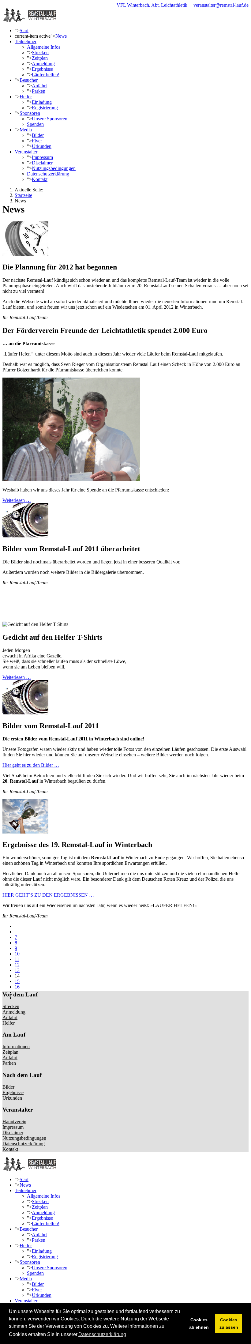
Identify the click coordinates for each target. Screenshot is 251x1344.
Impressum (42, 157)
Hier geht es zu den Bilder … (30, 765)
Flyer (37, 140)
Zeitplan (40, 58)
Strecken (40, 52)
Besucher (29, 80)
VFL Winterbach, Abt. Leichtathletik (152, 5)
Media (26, 129)
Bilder (38, 135)
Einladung (42, 102)
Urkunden (41, 146)
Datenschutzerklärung (48, 173)
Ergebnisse (42, 69)
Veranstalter (26, 151)
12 (17, 964)
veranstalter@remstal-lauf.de (221, 5)
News (61, 36)
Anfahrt (39, 85)
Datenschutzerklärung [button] (102, 1334)
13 (17, 970)
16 (17, 986)
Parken (38, 91)
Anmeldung (43, 63)
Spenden (35, 124)
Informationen (16, 1046)
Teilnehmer (25, 41)
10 (17, 953)
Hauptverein (14, 1121)
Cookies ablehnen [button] (199, 1323)
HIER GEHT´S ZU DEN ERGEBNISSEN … (48, 895)
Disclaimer (42, 162)
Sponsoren (30, 113)
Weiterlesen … (16, 500)
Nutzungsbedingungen (54, 168)
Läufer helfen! (45, 74)
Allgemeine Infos (43, 47)
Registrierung (45, 107)
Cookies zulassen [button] (228, 1323)
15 (17, 981)
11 (17, 959)
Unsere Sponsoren (49, 118)
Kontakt (39, 179)
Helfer (26, 96)
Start (24, 30)
